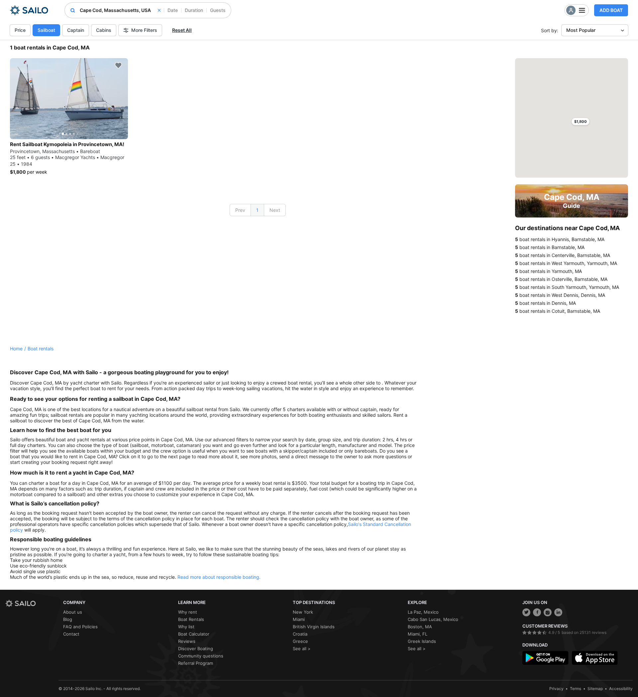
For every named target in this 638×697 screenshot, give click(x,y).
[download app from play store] (545, 658)
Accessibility (621, 688)
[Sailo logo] (31, 603)
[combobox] (120, 10)
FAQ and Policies (80, 626)
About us (72, 612)
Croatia (300, 634)
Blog (67, 619)
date (172, 10)
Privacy (556, 688)
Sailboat (46, 30)
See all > (302, 648)
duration (194, 10)
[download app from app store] (595, 658)
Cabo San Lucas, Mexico (433, 619)
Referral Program (195, 663)
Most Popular (580, 30)
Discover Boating (195, 648)
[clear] (159, 10)
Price (20, 30)
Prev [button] (240, 210)
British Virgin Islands (314, 626)
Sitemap (595, 688)
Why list (186, 626)
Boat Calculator (193, 634)
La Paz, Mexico (423, 612)
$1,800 (580, 121)
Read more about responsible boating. (219, 577)
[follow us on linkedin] (558, 612)
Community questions (200, 655)
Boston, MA (420, 626)
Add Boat (611, 10)
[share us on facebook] (537, 612)
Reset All (182, 30)
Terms (575, 688)
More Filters (144, 30)
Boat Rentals (191, 619)
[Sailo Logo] (29, 10)
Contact (71, 634)
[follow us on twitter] (526, 612)
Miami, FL (417, 634)
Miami (299, 619)
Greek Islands (422, 641)
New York (303, 612)
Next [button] (274, 210)
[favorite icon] (118, 65)
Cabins (103, 30)
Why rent (187, 612)
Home (16, 348)
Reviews (186, 641)
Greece (300, 641)
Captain (75, 30)
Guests (218, 10)
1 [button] (257, 210)
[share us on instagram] (548, 612)
